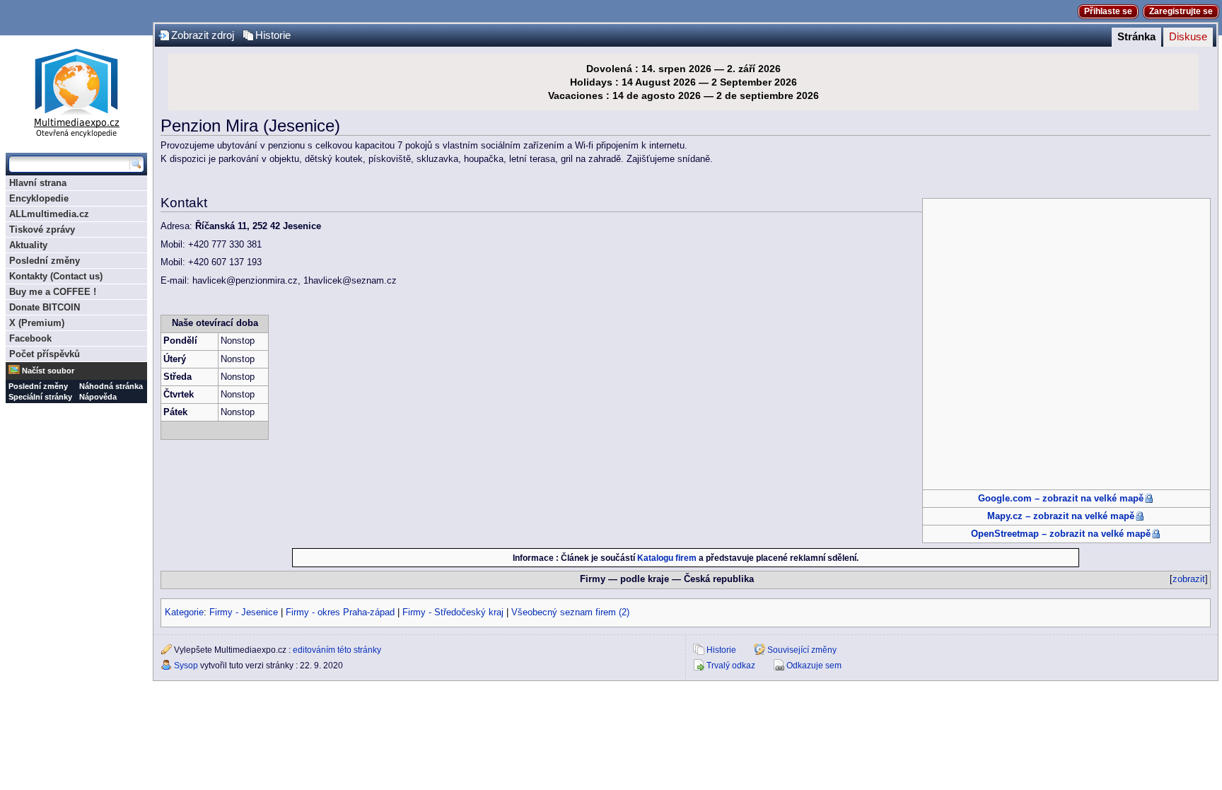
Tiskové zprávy (42, 229)
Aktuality (28, 245)
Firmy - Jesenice (243, 612)
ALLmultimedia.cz (49, 214)
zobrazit (1188, 579)
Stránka (1136, 36)
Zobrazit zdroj (202, 35)
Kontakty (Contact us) (56, 276)
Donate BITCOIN (44, 307)
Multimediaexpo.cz (76, 91)
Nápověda (98, 397)
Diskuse (1188, 36)
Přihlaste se (1108, 11)
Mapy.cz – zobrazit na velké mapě (1060, 516)
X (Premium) (36, 323)
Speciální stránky (40, 397)
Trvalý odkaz (730, 665)
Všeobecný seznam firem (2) (570, 612)
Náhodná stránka (111, 386)
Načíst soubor (48, 370)
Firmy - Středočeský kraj (453, 612)
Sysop (186, 665)
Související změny (802, 650)
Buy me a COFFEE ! (52, 291)
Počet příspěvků (44, 354)
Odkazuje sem (814, 665)
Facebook (30, 338)
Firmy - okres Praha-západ (340, 612)
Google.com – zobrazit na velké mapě (1061, 499)
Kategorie (184, 612)
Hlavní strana (37, 183)
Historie (273, 35)
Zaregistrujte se (1181, 11)
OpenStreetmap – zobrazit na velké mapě (1061, 534)
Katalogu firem (667, 557)
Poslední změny (44, 260)
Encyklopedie (39, 198)
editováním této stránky (337, 650)
